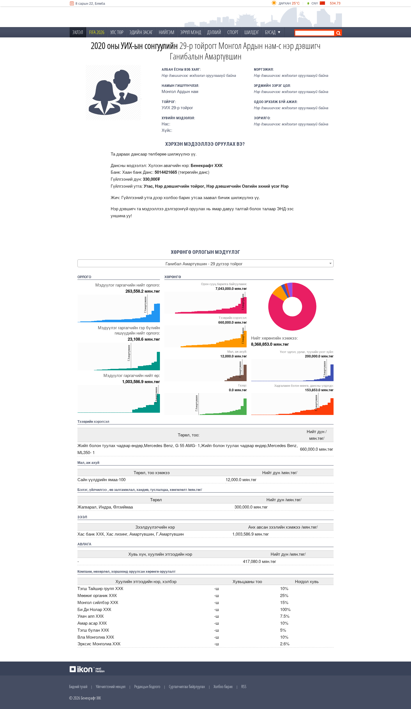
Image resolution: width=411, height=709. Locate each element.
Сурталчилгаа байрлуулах (187, 686)
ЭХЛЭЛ (77, 32)
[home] (106, 17)
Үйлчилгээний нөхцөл (111, 686)
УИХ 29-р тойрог (177, 107)
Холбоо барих (223, 686)
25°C (296, 3)
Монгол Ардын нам (180, 91)
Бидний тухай (78, 686)
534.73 (335, 3)
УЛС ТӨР (116, 32)
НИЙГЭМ (166, 32)
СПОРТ (232, 32)
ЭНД (281, 208)
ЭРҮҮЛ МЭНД (190, 32)
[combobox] (205, 263)
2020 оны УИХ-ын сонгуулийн (134, 45)
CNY (314, 3)
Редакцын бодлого (147, 686)
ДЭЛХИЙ (214, 32)
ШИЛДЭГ (251, 32)
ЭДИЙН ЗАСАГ (141, 32)
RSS (243, 686)
